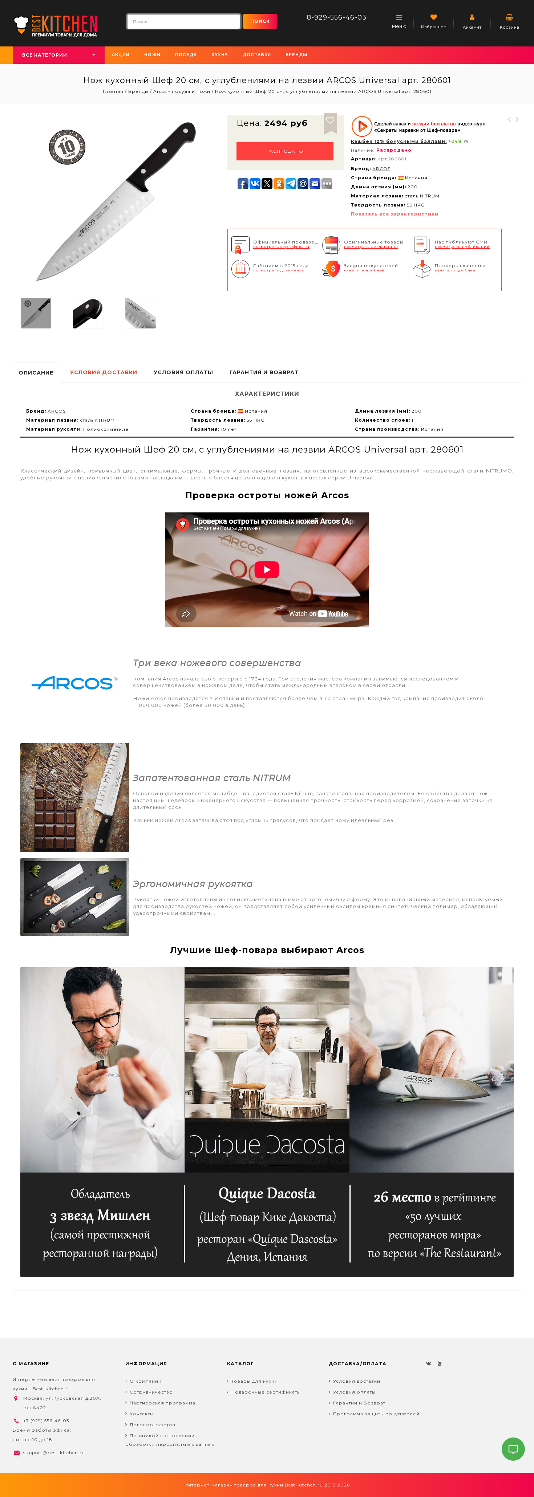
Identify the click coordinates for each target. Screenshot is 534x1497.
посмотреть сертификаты (281, 246)
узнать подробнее (364, 270)
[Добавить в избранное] (330, 119)
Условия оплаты (354, 1392)
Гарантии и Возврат (359, 1403)
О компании (146, 1381)
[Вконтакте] (428, 1363)
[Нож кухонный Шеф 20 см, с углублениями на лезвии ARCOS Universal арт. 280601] (36, 313)
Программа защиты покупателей (376, 1413)
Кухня (219, 54)
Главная (114, 91)
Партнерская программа (162, 1403)
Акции (121, 54)
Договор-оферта (152, 1424)
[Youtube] (439, 1363)
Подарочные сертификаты (266, 1392)
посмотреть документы (279, 270)
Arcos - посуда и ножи (181, 91)
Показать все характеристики (394, 214)
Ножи (152, 54)
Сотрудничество (151, 1392)
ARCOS (381, 168)
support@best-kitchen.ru (54, 1452)
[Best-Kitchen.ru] (55, 25)
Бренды (296, 54)
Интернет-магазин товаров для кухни (234, 1485)
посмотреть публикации (462, 246)
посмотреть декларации (371, 246)
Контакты (142, 1413)
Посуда (186, 54)
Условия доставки (356, 1381)
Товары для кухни (254, 1381)
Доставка (257, 54)
